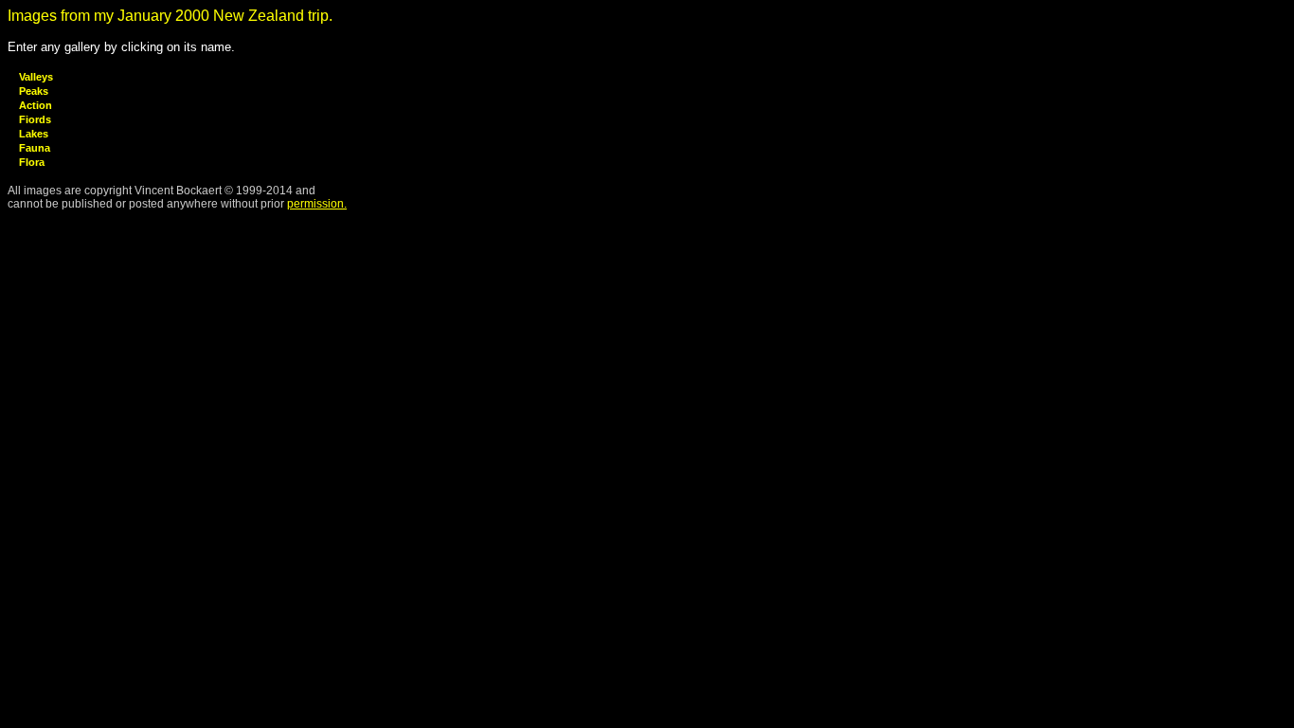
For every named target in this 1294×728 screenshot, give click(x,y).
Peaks (33, 91)
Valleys (36, 76)
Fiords (35, 119)
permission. (317, 203)
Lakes (33, 133)
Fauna (34, 148)
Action (35, 105)
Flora (32, 162)
